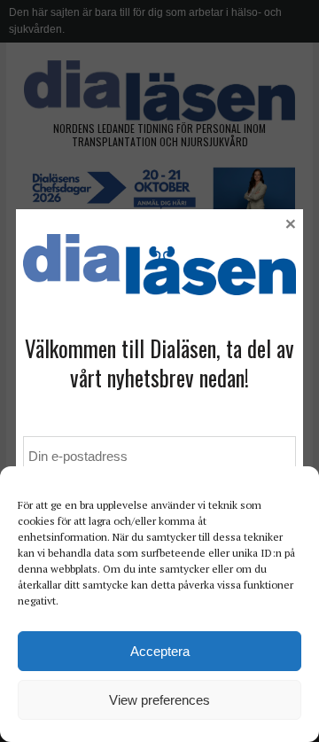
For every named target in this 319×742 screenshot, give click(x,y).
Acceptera (160, 651)
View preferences (159, 699)
